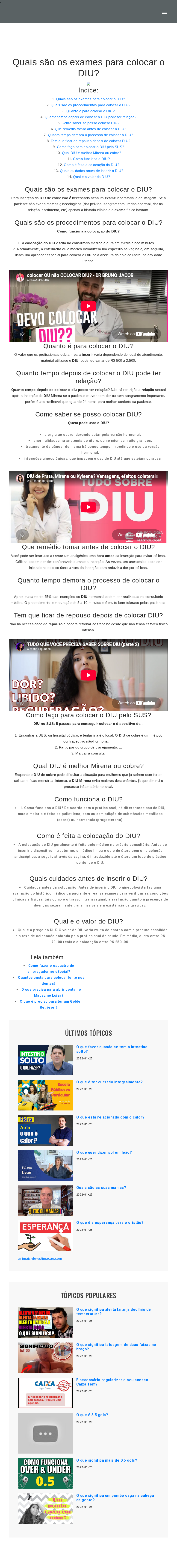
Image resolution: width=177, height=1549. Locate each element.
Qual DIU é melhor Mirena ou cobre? (91, 153)
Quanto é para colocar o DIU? (90, 111)
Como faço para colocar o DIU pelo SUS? (90, 147)
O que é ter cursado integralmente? (109, 1082)
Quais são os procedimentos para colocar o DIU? (90, 105)
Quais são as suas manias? (101, 1187)
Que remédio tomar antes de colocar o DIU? (90, 129)
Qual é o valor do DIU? (91, 177)
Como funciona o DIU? (91, 159)
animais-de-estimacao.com (40, 1258)
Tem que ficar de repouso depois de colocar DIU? (90, 141)
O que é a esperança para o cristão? (110, 1222)
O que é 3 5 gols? (92, 1415)
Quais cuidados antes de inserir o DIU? (91, 171)
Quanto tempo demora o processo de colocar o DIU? (90, 135)
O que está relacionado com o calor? (110, 1117)
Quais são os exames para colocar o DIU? (90, 99)
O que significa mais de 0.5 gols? (106, 1460)
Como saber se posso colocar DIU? (90, 123)
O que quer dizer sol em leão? (104, 1152)
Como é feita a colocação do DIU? (91, 165)
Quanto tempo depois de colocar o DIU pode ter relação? (90, 117)
